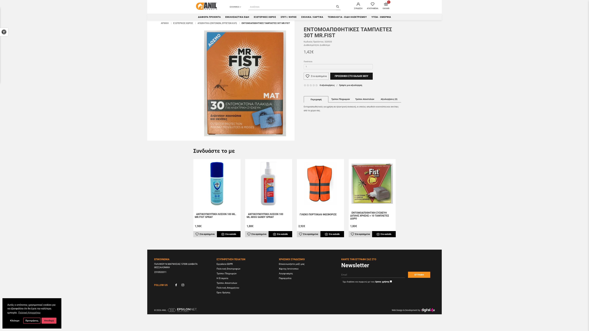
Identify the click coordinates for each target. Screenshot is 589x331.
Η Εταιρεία (222, 278)
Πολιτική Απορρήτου (228, 287)
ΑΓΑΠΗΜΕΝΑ (372, 8)
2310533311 (160, 272)
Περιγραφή (316, 99)
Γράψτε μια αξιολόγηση (350, 85)
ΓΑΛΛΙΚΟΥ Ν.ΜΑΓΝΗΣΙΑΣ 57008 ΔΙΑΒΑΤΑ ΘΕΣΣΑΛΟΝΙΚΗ (176, 266)
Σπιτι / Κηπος (289, 17)
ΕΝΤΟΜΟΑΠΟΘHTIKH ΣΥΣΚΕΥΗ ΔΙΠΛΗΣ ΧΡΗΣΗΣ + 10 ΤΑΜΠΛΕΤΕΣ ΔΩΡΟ (369, 215)
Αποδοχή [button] (49, 320)
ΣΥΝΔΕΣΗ (358, 8)
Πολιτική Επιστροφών (228, 268)
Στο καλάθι (230, 234)
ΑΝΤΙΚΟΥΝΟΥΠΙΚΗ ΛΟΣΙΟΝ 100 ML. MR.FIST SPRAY (215, 216)
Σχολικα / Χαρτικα (312, 17)
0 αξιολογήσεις (327, 85)
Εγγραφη (419, 275)
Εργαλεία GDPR (225, 264)
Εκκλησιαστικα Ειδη (237, 17)
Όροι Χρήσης (223, 292)
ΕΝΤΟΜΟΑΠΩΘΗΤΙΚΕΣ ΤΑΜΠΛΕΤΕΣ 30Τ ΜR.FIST (266, 23)
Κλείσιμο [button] (14, 320)
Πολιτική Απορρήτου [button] (29, 312)
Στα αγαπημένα (319, 76)
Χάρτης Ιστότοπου (288, 268)
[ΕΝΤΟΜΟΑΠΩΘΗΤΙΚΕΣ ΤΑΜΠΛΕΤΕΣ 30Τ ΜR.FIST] (245, 83)
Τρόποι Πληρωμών (340, 99)
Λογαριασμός (286, 273)
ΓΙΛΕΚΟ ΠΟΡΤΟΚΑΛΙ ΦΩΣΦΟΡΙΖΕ (318, 214)
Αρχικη (165, 23)
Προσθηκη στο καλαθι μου (351, 76)
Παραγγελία (285, 278)
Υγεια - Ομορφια (381, 17)
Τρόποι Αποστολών (364, 99)
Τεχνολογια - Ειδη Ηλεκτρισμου (347, 17)
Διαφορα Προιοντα (209, 17)
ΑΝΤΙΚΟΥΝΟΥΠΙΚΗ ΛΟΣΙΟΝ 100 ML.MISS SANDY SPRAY (265, 216)
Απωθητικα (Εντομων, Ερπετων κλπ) (217, 23)
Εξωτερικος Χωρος (265, 17)
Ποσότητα (308, 62)
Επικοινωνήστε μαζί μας (292, 264)
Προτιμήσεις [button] (31, 320)
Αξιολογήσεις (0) (389, 99)
